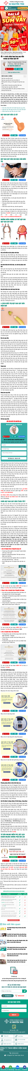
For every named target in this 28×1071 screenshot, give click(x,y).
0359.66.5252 (12, 9)
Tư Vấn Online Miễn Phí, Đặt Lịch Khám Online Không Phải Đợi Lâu (13, 89)
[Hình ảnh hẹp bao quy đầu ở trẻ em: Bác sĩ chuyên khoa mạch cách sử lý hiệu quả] (3, 961)
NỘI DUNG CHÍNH (7, 76)
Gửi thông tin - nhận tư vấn (14, 458)
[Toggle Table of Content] (24, 76)
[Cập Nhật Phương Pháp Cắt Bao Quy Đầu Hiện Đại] (3, 929)
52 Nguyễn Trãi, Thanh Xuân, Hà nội (15, 1055)
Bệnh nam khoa (8, 52)
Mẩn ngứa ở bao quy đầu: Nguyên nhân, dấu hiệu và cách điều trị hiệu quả (17, 941)
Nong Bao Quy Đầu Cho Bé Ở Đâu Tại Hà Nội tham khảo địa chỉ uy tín (17, 954)
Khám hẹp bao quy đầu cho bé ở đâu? (11, 111)
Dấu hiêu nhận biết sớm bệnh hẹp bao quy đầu (13, 108)
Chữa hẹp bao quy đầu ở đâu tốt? (10, 87)
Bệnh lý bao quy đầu (17, 52)
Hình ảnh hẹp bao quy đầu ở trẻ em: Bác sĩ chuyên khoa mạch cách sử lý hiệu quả (17, 961)
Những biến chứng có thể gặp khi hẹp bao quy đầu (13, 82)
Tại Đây (7, 587)
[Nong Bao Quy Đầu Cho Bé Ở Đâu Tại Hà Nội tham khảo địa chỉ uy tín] (3, 955)
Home (2, 52)
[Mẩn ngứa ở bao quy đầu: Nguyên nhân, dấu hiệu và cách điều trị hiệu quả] (3, 942)
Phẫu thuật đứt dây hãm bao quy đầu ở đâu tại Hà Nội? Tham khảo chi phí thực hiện (17, 948)
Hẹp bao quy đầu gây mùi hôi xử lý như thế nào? (14, 109)
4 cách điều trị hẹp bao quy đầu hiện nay (12, 85)
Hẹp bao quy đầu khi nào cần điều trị (11, 80)
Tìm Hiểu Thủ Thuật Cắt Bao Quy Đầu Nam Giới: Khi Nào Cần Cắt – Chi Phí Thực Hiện (16, 935)
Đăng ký (14, 1015)
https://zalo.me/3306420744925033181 (11, 216)
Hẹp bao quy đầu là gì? (7, 78)
